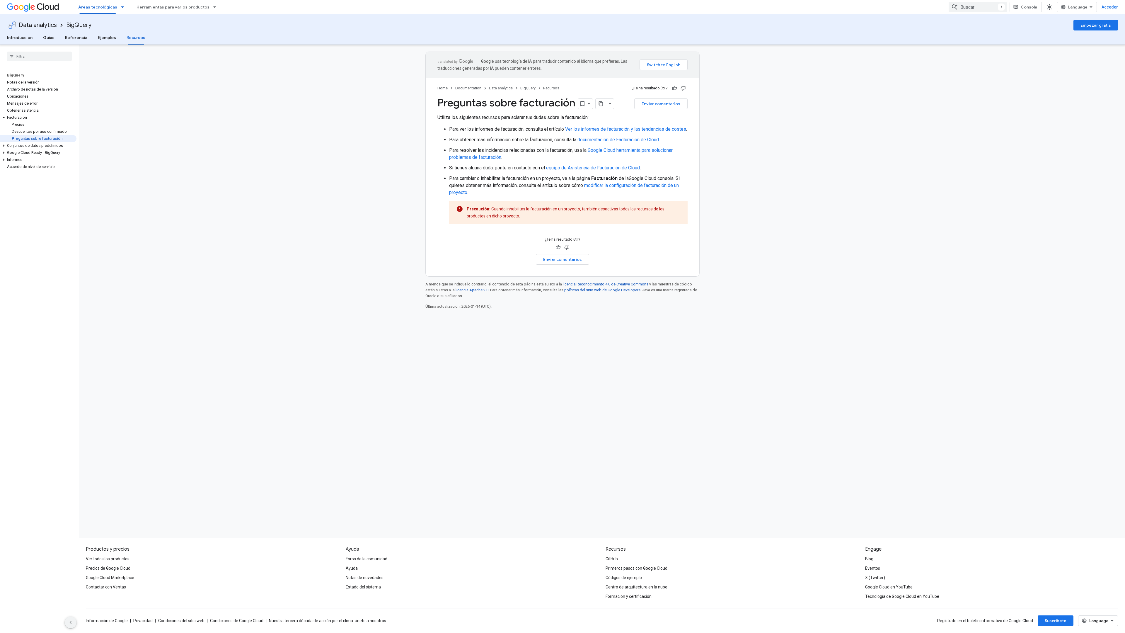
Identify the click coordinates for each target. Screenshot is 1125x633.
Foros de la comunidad (366, 559)
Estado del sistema (363, 587)
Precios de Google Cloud (108, 568)
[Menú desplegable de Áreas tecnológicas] (124, 7)
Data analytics (38, 25)
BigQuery (78, 25)
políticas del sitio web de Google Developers (602, 290)
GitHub (612, 559)
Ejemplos (107, 37)
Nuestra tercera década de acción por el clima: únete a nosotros (327, 620)
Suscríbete (1055, 620)
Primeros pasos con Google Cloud (636, 568)
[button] (38, 117)
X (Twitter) (875, 577)
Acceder (1110, 7)
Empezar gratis (1095, 25)
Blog (869, 559)
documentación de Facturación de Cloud (618, 139)
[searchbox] (39, 56)
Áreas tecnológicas (97, 7)
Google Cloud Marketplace (110, 577)
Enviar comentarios (661, 103)
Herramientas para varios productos (173, 7)
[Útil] (674, 88)
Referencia (76, 37)
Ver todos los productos (107, 559)
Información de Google (107, 620)
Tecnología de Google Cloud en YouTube (902, 596)
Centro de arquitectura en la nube (636, 587)
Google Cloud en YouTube (889, 587)
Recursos (136, 37)
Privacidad (143, 620)
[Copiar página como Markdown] (601, 104)
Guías (48, 37)
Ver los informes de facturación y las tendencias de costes (625, 129)
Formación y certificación (629, 596)
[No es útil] (683, 88)
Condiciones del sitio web (181, 620)
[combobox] (978, 7)
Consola (1029, 7)
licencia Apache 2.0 (472, 290)
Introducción (20, 37)
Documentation (468, 88)
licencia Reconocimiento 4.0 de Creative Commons (605, 284)
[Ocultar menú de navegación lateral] (70, 622)
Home (442, 88)
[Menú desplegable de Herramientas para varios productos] (216, 7)
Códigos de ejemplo (624, 577)
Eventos (872, 568)
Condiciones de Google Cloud (236, 620)
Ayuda (352, 568)
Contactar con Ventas (106, 587)
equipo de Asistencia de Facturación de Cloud (593, 168)
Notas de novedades (364, 577)
